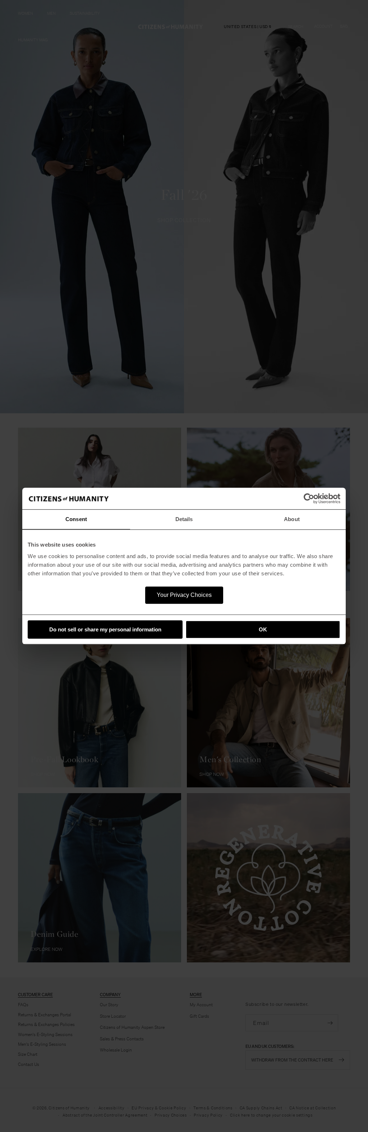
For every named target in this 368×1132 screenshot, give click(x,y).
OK (263, 629)
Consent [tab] (76, 519)
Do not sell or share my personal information (105, 629)
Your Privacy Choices (184, 595)
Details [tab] (184, 519)
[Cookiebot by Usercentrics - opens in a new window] (308, 498)
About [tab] (292, 519)
